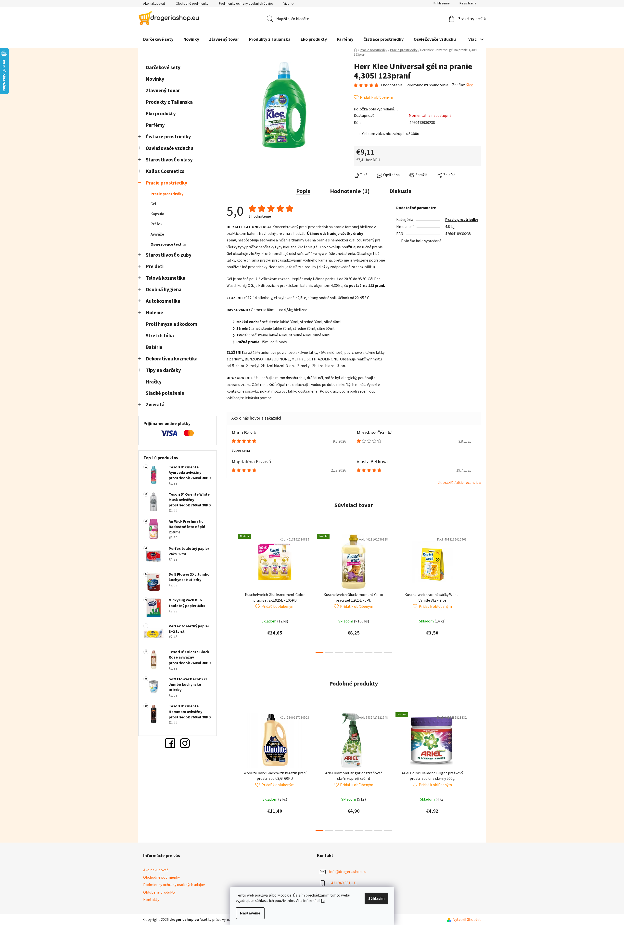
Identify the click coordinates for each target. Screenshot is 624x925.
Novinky (155, 79)
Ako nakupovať (154, 3)
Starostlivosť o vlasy (169, 159)
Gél (153, 204)
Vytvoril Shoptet (467, 919)
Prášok (156, 224)
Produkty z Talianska (169, 102)
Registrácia (467, 3)
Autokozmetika (163, 301)
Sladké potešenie (165, 393)
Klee (469, 85)
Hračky (154, 381)
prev (230, 592)
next (477, 592)
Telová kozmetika (165, 278)
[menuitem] (158, 39)
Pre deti (155, 266)
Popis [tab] (303, 191)
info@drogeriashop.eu (347, 871)
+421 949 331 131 (343, 883)
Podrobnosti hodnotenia (427, 85)
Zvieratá (155, 404)
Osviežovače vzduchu (169, 148)
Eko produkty (161, 113)
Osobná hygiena (163, 289)
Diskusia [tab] (400, 191)
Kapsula (157, 214)
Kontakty (151, 899)
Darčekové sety (163, 67)
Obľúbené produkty (159, 892)
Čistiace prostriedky (168, 136)
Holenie (154, 312)
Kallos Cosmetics (165, 171)
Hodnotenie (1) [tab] (350, 191)
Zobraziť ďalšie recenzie (458, 482)
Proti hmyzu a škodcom (171, 324)
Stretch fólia (160, 335)
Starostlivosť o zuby (168, 255)
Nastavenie (250, 913)
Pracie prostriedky (166, 182)
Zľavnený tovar (163, 90)
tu (323, 900)
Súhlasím (376, 898)
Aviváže (157, 234)
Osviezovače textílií (168, 244)
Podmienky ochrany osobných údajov (246, 3)
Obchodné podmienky (192, 3)
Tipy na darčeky (163, 370)
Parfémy (155, 125)
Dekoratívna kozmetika (172, 358)
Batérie (154, 347)
